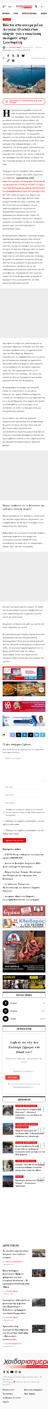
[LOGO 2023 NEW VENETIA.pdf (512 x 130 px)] (24, 706)
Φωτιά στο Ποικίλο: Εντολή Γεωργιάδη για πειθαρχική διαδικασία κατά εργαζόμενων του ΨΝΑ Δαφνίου (30, 1150)
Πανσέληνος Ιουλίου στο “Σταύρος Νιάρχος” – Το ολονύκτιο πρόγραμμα (29, 1183)
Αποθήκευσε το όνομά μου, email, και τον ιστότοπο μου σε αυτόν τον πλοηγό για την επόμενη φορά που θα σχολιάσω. (25, 812)
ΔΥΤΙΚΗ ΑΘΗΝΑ (22, 1124)
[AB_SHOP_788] (24, 673)
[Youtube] (24, 1019)
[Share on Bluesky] (23, 55)
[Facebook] (24, 1003)
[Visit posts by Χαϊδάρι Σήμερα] (4, 47)
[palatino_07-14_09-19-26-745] (24, 688)
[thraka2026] (24, 910)
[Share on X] (13, 55)
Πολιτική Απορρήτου (22, 1087)
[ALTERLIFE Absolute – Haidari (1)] (24, 981)
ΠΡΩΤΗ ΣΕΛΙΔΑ (30, 1106)
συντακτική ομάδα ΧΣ (14, 1344)
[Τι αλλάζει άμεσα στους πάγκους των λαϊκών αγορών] (38, 1253)
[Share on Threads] (18, 55)
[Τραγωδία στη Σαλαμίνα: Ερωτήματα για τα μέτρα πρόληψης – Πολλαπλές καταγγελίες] (38, 1329)
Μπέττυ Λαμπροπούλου (14, 1262)
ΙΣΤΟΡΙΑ (19, 1106)
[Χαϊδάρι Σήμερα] (24, 6)
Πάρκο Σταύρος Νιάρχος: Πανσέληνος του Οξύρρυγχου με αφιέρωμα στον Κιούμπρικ (22, 875)
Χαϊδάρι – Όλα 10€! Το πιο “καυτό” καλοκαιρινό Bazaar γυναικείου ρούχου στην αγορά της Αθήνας (30, 1167)
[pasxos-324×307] (24, 951)
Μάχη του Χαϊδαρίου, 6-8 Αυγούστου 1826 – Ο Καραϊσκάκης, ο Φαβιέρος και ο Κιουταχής (29, 1133)
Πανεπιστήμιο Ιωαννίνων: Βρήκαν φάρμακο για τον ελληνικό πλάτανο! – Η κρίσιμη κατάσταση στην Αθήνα (16, 1279)
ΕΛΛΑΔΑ (7, 19)
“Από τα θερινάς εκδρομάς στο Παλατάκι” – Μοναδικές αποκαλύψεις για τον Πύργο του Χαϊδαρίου (28, 1113)
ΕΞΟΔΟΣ (19, 1177)
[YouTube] (12, 1372)
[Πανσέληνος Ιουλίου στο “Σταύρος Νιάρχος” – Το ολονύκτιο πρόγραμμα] (8, 1181)
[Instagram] (24, 1011)
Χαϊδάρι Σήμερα (15, 47)
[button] (5, 6)
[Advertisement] (24, 313)
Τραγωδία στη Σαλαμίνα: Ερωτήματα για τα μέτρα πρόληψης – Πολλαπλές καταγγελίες (15, 1333)
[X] (8, 1372)
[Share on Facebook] (8, 55)
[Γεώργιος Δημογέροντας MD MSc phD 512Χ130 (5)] (24, 720)
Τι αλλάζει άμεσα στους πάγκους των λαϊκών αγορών (16, 1254)
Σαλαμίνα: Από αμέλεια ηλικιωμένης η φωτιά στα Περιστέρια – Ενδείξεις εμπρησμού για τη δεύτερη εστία (16, 1306)
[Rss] (20, 1372)
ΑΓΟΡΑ (19, 1161)
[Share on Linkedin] (24, 735)
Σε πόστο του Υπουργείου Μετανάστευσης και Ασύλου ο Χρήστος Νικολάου (21, 887)
